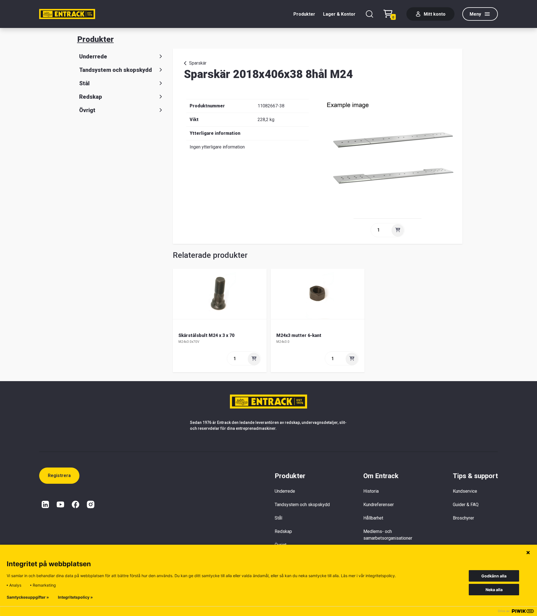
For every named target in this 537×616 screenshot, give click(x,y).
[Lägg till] (398, 230)
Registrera (59, 475)
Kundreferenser (378, 504)
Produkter (304, 14)
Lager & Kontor (339, 14)
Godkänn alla (494, 575)
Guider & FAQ (466, 504)
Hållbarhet (373, 518)
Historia (371, 491)
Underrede (93, 56)
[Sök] (369, 14)
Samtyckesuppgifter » (28, 597)
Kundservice (465, 491)
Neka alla (494, 589)
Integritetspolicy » (75, 597)
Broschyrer (463, 518)
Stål (84, 83)
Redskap (90, 96)
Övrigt (87, 110)
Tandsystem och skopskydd (115, 70)
